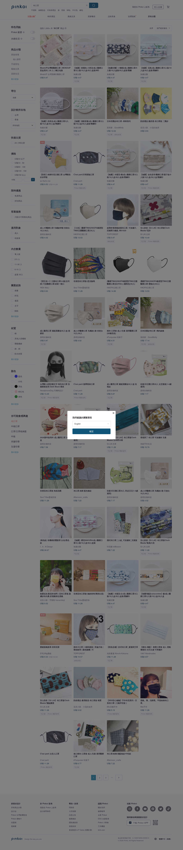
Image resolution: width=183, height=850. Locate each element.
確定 (91, 431)
